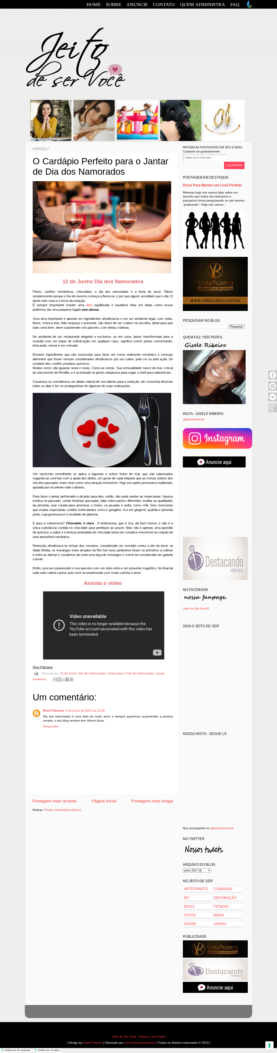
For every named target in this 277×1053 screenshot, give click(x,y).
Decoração (225, 898)
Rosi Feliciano (53, 710)
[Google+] (272, 412)
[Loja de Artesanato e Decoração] (215, 310)
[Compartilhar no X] (63, 679)
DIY (187, 898)
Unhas (220, 924)
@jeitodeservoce (222, 828)
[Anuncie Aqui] (215, 992)
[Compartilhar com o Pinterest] (71, 679)
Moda (219, 915)
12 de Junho (68, 673)
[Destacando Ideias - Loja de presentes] (215, 579)
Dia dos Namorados (92, 673)
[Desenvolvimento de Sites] (249, 7)
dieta (89, 305)
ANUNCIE (137, 4)
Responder (50, 726)
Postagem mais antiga (152, 801)
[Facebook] (272, 379)
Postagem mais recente (54, 801)
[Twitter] (272, 401)
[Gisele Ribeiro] (214, 403)
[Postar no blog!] (59, 679)
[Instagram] (272, 390)
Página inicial (104, 801)
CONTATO (164, 4)
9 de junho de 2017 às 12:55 (85, 710)
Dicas (189, 906)
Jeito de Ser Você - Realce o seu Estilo (138, 1036)
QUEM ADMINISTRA (202, 4)
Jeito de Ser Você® (196, 608)
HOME (94, 4)
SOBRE (113, 4)
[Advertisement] (215, 502)
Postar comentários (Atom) (62, 809)
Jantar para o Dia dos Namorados (131, 673)
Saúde (190, 924)
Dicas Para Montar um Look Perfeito (212, 185)
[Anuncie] (214, 466)
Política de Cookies (49, 1050)
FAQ (234, 4)
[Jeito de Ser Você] (217, 447)
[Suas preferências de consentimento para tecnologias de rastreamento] (269, 1045)
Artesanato (196, 889)
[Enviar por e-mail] (55, 679)
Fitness (221, 906)
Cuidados (223, 889)
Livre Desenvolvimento (140, 1042)
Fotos (190, 915)
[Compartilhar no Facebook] (67, 679)
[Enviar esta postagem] (36, 673)
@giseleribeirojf (193, 419)
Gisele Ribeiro (92, 1042)
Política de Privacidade (17, 1050)
